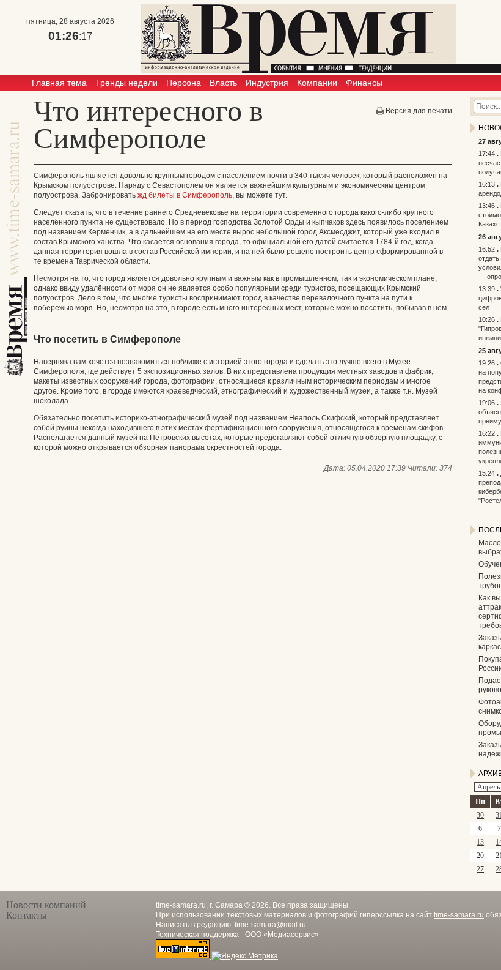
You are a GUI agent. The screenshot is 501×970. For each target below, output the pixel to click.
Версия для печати (419, 110)
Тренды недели (126, 83)
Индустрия (267, 83)
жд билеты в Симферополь (184, 195)
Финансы (364, 83)
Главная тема (59, 83)
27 (480, 869)
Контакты (26, 915)
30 (480, 815)
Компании (317, 83)
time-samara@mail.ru (270, 924)
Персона (183, 83)
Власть (223, 83)
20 (480, 855)
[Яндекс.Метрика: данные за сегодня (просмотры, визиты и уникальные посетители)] (244, 956)
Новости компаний (46, 905)
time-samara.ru (459, 915)
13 (480, 842)
